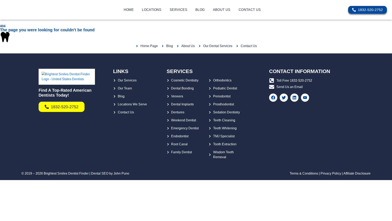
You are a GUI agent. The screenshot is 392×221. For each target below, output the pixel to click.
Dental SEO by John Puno (110, 173)
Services (178, 9)
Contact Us (250, 9)
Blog (200, 9)
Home (129, 9)
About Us (222, 9)
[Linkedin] (294, 98)
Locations (151, 9)
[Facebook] (273, 98)
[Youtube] (305, 98)
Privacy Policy (331, 173)
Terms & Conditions (304, 173)
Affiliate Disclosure (357, 173)
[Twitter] (284, 98)
